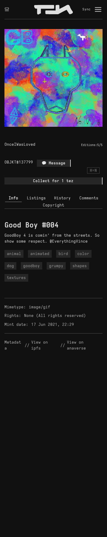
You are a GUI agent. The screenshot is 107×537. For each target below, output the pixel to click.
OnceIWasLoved (19, 144)
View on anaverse (76, 345)
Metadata (12, 345)
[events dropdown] (6, 9)
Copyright (53, 205)
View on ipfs (40, 345)
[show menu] (98, 9)
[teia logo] (53, 9)
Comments (88, 198)
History (62, 198)
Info (13, 198)
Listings (36, 198)
